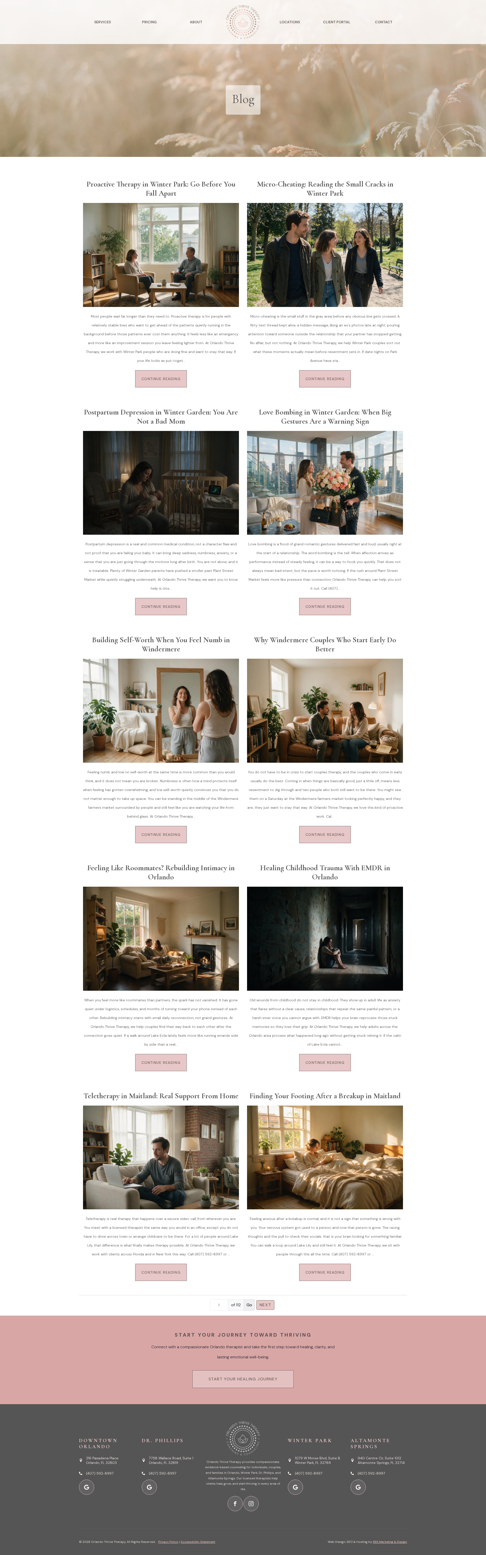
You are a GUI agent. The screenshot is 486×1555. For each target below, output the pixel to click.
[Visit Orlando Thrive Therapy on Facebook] (235, 1503)
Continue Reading (161, 379)
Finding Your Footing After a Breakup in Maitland (325, 1096)
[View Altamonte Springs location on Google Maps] (358, 1487)
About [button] (196, 22)
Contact (383, 22)
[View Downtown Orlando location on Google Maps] (86, 1487)
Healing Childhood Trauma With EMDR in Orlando (325, 872)
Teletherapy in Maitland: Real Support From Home (161, 1096)
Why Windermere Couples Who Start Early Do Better (325, 644)
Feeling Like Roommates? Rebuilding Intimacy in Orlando (161, 872)
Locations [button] (290, 22)
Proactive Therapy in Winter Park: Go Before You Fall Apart (161, 189)
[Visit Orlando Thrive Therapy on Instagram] (251, 1503)
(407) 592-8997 (100, 1473)
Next (265, 1305)
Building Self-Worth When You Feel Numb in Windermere (161, 644)
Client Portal (336, 22)
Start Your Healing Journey (243, 1379)
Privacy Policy (168, 1542)
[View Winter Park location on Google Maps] (295, 1487)
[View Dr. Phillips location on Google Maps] (149, 1487)
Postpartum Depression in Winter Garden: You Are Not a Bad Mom (161, 417)
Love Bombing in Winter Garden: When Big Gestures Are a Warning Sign (325, 417)
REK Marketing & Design (390, 1542)
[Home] (242, 22)
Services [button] (102, 22)
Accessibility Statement (198, 1542)
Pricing (149, 22)
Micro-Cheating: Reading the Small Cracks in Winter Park (325, 189)
